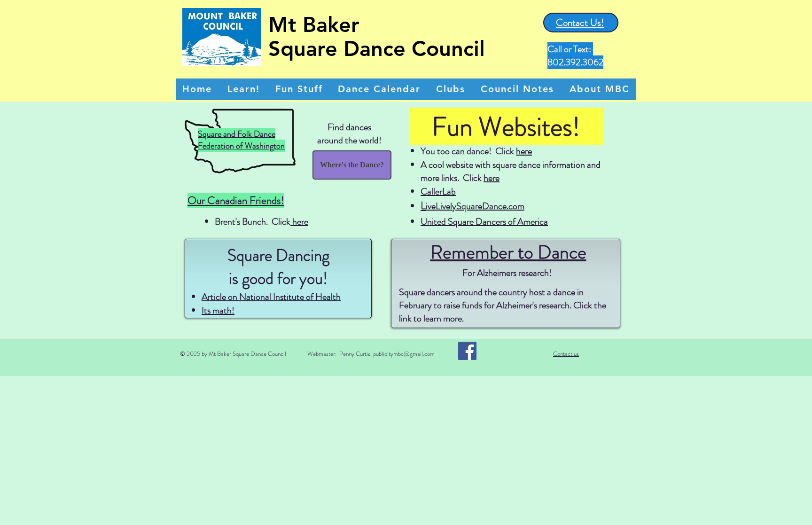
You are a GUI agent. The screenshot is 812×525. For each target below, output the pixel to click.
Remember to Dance (508, 252)
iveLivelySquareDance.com (475, 206)
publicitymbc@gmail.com (404, 353)
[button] (298, 89)
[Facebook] (467, 351)
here (299, 221)
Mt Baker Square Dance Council (376, 36)
